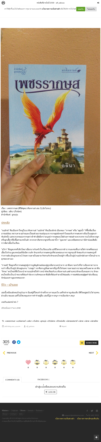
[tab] (12, 379)
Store (18, 3)
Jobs (21, 414)
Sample (31, 410)
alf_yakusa (60, 3)
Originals (14, 410)
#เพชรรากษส (10, 321)
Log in (51, 392)
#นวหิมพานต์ (21, 321)
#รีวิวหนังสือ (60, 321)
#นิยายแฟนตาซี (71, 321)
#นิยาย (80, 321)
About (5, 414)
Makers (9, 3)
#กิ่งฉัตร (35, 321)
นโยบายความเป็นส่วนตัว (51, 9)
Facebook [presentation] (43, 380)
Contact (13, 414)
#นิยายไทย (94, 321)
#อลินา (28, 321)
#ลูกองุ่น (43, 321)
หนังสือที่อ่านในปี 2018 (45, 3)
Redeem (39, 410)
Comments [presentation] (12, 380)
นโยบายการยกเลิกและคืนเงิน (88, 418)
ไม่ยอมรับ (91, 9)
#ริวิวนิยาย (51, 321)
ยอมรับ (81, 9)
